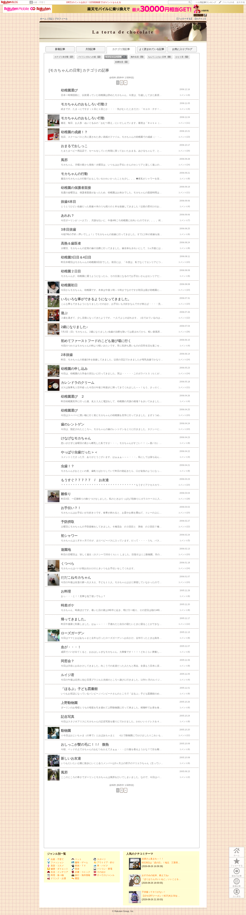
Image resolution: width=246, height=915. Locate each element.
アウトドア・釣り (105, 862)
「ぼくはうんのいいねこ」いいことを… (161, 879)
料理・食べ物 (57, 875)
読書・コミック (82, 872)
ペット (78, 859)
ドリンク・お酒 (58, 878)
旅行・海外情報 (82, 875)
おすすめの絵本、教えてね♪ (155, 875)
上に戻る (237, 896)
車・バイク (102, 865)
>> (206, 2)
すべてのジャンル (105, 875)
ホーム (43, 18)
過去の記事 (237, 876)
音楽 (77, 869)
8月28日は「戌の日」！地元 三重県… (161, 862)
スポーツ (101, 859)
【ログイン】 (200, 18)
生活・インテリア (59, 872)
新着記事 (237, 886)
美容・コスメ (57, 865)
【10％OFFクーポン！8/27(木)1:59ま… (161, 896)
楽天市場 (241, 2)
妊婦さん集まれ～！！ (152, 858)
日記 (50, 18)
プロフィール (61, 18)
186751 (198, 15)
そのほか (101, 872)
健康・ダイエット (59, 869)
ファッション (57, 862)
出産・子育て (39, 2)
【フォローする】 (184, 18)
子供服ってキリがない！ (154, 892)
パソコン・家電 (104, 869)
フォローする (237, 866)
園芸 (77, 878)
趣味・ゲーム (81, 862)
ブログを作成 (228, 2)
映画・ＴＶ (80, 865)
